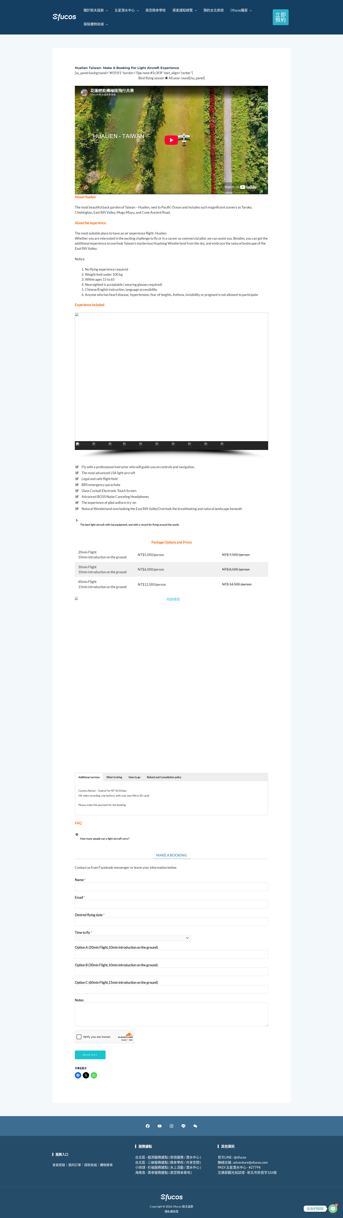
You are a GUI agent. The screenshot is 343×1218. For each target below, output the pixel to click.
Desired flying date (90, 915)
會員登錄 (58, 1165)
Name (80, 880)
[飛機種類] (171, 682)
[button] (95, 10)
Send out (90, 1054)
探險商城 (90, 1165)
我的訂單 (74, 1165)
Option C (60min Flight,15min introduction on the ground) (116, 982)
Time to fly (83, 932)
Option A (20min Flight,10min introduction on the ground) (116, 947)
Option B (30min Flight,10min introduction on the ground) (116, 965)
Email (80, 897)
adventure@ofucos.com (250, 1162)
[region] (171, 385)
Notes (79, 1000)
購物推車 (106, 1165)
